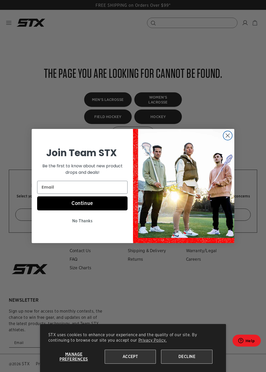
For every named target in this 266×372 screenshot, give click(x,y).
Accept (130, 356)
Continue (82, 203)
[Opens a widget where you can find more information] (246, 342)
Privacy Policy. (152, 340)
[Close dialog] (227, 135)
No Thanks (82, 220)
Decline (186, 356)
